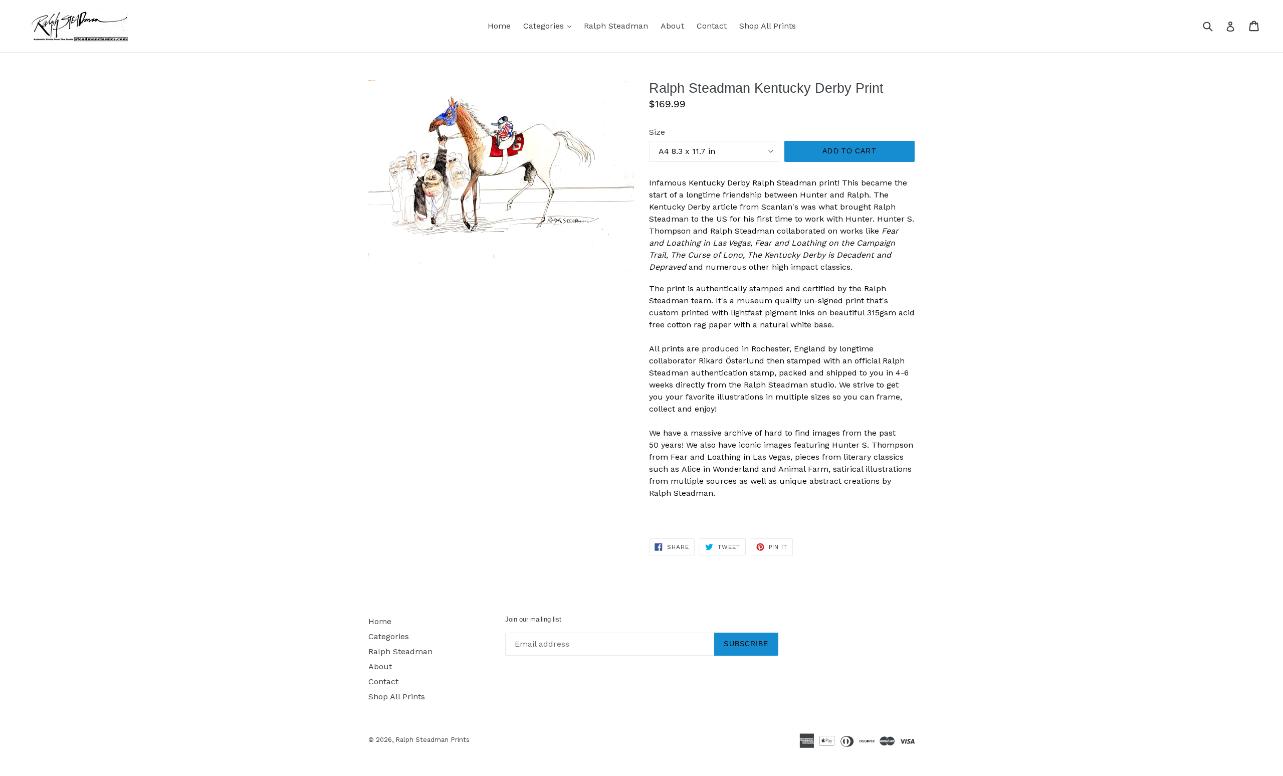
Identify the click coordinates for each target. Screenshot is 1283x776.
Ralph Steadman (616, 26)
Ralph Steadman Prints (432, 739)
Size (657, 132)
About (672, 26)
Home (499, 26)
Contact (712, 26)
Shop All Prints (767, 26)
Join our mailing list (533, 619)
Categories (549, 26)
